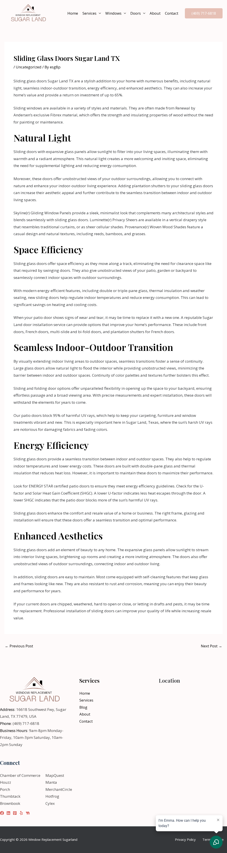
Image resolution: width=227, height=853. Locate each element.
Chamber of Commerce (20, 775)
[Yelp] (21, 813)
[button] (204, 13)
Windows (113, 13)
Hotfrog (52, 796)
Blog (83, 707)
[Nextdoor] (28, 813)
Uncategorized (28, 67)
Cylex (50, 803)
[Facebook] (2, 813)
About (155, 13)
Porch (5, 789)
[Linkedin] (8, 813)
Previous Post (19, 645)
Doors (135, 13)
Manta (51, 782)
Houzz (5, 782)
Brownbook (10, 803)
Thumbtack (10, 796)
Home (72, 13)
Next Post (211, 645)
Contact (171, 13)
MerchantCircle (58, 789)
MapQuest (54, 775)
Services (89, 13)
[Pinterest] (15, 813)
